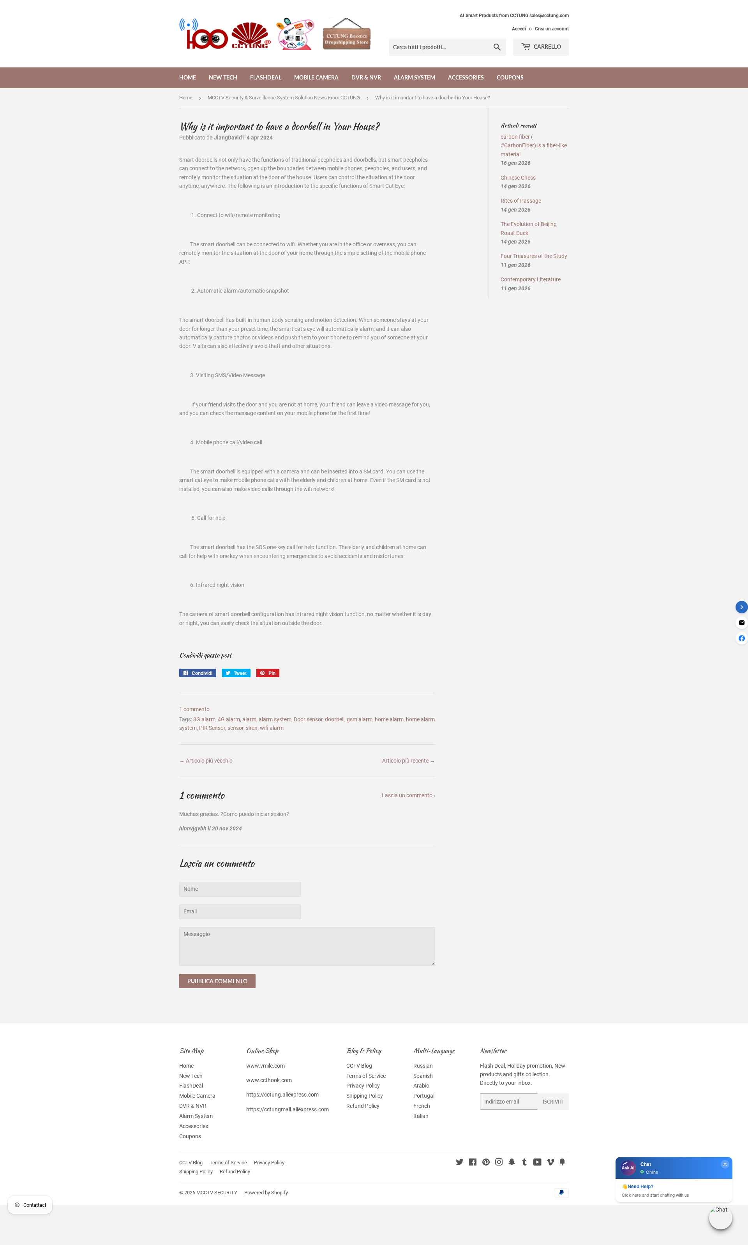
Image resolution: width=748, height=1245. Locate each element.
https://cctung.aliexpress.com (282, 1094)
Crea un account (552, 29)
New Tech (223, 77)
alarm (249, 719)
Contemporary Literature (531, 279)
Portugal (423, 1096)
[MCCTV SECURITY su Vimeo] (550, 1163)
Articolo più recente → (408, 761)
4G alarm (229, 719)
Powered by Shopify (266, 1193)
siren (252, 728)
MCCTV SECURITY (216, 1193)
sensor (235, 728)
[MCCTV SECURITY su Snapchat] (512, 1163)
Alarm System (414, 77)
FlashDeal (265, 77)
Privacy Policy (363, 1086)
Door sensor (308, 719)
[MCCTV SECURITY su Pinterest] (486, 1163)
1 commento (194, 709)
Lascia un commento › (408, 795)
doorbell (334, 719)
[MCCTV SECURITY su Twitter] (460, 1163)
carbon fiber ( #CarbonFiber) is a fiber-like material (534, 145)
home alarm (389, 719)
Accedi (519, 29)
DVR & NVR (366, 77)
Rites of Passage (521, 201)
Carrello (547, 46)
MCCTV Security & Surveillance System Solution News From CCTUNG (284, 98)
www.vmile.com (265, 1066)
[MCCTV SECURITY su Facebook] (473, 1163)
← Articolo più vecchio (206, 761)
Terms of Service (366, 1076)
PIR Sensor (212, 728)
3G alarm (204, 719)
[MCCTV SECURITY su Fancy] (562, 1163)
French (421, 1106)
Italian (421, 1116)
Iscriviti (553, 1102)
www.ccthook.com (269, 1080)
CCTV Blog (359, 1066)
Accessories (466, 77)
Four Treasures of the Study (534, 256)
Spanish (423, 1076)
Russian (423, 1066)
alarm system (275, 719)
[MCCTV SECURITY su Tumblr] (524, 1163)
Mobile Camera (316, 77)
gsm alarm (359, 719)
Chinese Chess (518, 178)
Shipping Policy (364, 1096)
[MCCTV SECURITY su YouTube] (537, 1163)
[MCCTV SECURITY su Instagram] (499, 1163)
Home (187, 77)
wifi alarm (272, 728)
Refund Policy (362, 1106)
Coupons (510, 77)
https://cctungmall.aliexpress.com (287, 1109)
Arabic (421, 1086)
